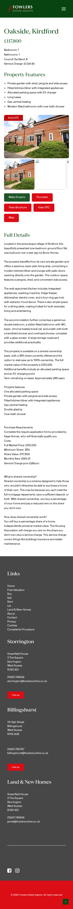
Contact (12, 617)
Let (9, 605)
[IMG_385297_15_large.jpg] (36, 136)
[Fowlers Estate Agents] (20, 8)
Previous (10, 140)
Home (11, 585)
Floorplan (42, 197)
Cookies (12, 625)
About (11, 613)
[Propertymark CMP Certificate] (36, 853)
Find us (15, 695)
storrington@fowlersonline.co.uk (27, 681)
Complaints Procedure (20, 629)
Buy (9, 593)
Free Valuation (16, 589)
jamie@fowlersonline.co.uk (23, 821)
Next (64, 140)
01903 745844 (15, 677)
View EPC (44, 207)
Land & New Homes (19, 609)
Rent (10, 601)
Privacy (11, 621)
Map (11, 217)
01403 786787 (15, 749)
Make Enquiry (17, 197)
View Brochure (18, 207)
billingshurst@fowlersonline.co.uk (27, 753)
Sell (9, 597)
